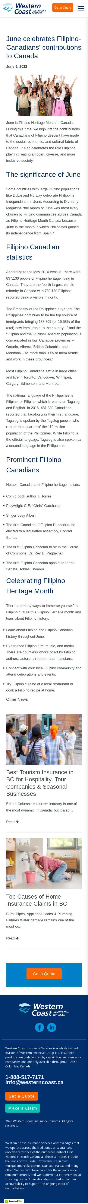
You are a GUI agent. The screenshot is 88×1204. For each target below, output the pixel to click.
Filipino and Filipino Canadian (49, 630)
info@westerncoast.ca (34, 1082)
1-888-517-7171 (24, 1077)
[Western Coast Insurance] (24, 8)
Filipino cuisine (24, 684)
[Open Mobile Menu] (80, 8)
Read (11, 822)
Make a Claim (22, 1108)
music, (50, 646)
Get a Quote (62, 7)
